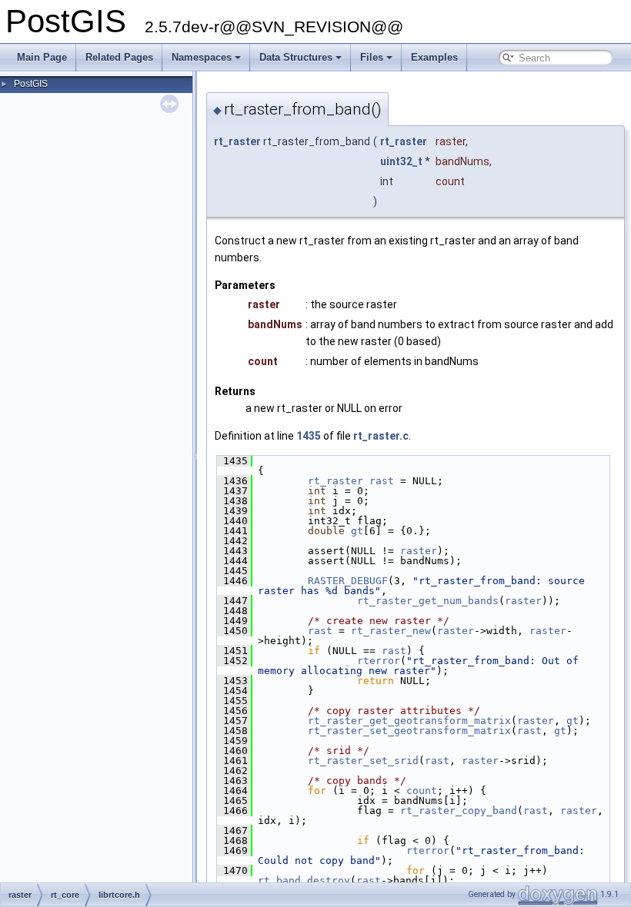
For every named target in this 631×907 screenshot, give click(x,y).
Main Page (42, 57)
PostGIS (31, 83)
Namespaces (202, 57)
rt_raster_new (391, 630)
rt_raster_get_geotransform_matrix (409, 720)
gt (357, 531)
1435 (308, 436)
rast (381, 481)
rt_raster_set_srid (363, 760)
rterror (378, 660)
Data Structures (295, 57)
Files (371, 57)
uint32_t (401, 161)
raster (418, 550)
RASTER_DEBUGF (348, 580)
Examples (434, 57)
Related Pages (119, 57)
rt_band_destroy (304, 880)
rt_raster (237, 141)
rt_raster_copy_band (458, 810)
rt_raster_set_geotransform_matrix (409, 730)
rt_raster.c (381, 436)
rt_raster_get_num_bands (428, 600)
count (421, 790)
